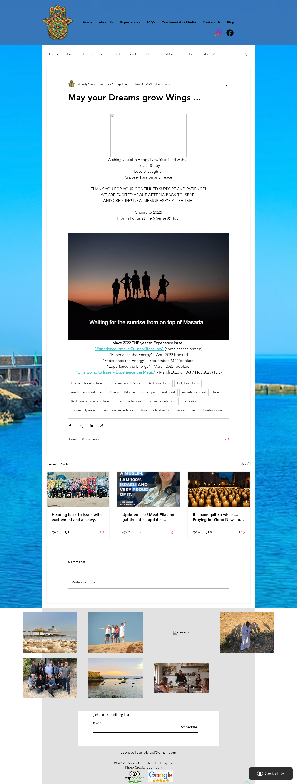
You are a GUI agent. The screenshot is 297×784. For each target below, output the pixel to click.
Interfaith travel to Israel (87, 383)
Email (96, 723)
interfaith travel (213, 410)
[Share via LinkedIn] (91, 426)
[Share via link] (102, 426)
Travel (70, 54)
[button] (245, 54)
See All (246, 463)
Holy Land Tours (188, 383)
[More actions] (226, 83)
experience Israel (194, 392)
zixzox (172, 763)
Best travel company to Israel (90, 401)
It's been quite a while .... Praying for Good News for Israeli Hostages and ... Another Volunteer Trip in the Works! (217, 517)
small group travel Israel (158, 392)
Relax (148, 54)
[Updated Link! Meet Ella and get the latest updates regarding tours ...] (148, 489)
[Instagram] (218, 33)
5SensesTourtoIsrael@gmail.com (148, 752)
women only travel (83, 410)
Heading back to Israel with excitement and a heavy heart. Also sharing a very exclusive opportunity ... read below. (77, 517)
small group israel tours (87, 392)
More (206, 54)
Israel (132, 54)
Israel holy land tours (155, 410)
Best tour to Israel (130, 401)
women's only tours (162, 401)
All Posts (52, 54)
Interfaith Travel (93, 54)
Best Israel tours (159, 383)
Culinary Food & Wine (125, 383)
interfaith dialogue (122, 392)
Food (116, 54)
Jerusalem (190, 401)
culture (190, 54)
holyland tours (185, 410)
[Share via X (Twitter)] (81, 426)
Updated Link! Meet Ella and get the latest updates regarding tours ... (148, 517)
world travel (168, 54)
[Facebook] (230, 33)
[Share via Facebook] (70, 426)
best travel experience (118, 410)
